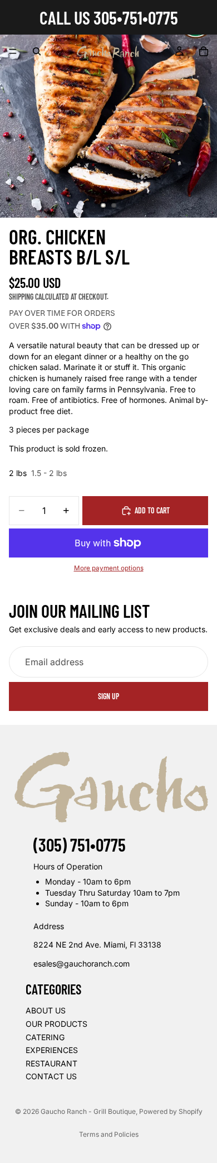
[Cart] (203, 51)
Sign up (108, 696)
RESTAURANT (51, 1063)
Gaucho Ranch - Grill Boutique (88, 1111)
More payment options (109, 568)
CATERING (45, 1037)
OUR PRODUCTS (56, 1024)
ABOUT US (46, 1010)
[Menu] (13, 51)
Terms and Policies (109, 1134)
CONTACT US (51, 1076)
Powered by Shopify (171, 1111)
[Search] (36, 51)
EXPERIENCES (52, 1050)
